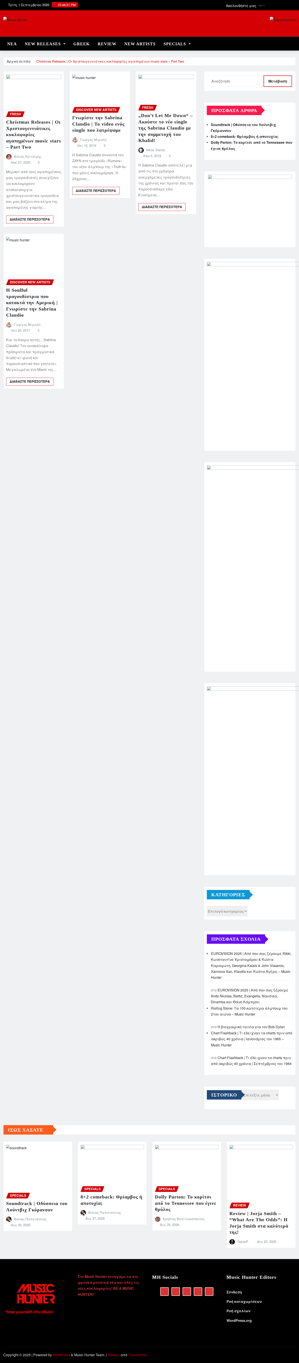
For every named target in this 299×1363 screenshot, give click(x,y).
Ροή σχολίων (238, 1310)
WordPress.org (239, 1320)
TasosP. (242, 1241)
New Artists (140, 44)
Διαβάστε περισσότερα (30, 219)
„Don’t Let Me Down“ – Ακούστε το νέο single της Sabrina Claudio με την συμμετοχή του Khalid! (165, 128)
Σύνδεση (234, 1292)
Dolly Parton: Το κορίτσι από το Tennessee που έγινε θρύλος (185, 1203)
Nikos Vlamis (155, 149)
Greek (81, 44)
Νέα (12, 44)
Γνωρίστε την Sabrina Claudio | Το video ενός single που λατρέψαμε (98, 124)
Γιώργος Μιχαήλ (93, 139)
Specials (175, 44)
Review (107, 44)
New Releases (43, 44)
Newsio (114, 1354)
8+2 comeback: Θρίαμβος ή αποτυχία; (244, 136)
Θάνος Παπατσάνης (30, 1219)
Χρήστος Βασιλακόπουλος (184, 1218)
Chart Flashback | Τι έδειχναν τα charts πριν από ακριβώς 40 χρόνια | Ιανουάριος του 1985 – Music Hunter (251, 1038)
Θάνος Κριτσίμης (27, 156)
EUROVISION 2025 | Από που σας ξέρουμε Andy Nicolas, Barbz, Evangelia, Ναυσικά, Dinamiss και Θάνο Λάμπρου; (249, 996)
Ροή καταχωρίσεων (244, 1301)
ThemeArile (137, 1354)
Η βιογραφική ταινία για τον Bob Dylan (251, 1026)
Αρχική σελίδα (19, 61)
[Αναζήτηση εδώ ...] (294, 42)
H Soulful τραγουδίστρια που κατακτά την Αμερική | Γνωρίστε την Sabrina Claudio (32, 302)
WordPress (61, 1354)
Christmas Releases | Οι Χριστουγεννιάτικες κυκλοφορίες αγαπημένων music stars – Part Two (110, 61)
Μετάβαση (277, 81)
